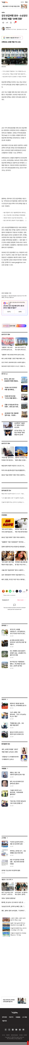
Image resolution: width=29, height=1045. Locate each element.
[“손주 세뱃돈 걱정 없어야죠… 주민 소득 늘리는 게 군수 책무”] (5, 715)
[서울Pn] (5, 2)
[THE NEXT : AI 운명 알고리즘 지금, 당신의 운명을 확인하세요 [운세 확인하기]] (15, 326)
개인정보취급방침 (14, 1035)
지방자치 (4, 699)
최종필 (7, 27)
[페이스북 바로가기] (5, 1029)
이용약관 (8, 1035)
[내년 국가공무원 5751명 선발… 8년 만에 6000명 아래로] (5, 863)
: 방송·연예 (6, 879)
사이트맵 (20, 1035)
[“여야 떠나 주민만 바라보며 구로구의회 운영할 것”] (5, 803)
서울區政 (4, 768)
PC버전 (25, 1035)
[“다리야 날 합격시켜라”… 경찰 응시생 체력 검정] (5, 844)
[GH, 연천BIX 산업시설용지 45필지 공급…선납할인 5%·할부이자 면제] (5, 654)
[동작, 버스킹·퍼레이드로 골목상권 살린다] (5, 783)
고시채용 (4, 838)
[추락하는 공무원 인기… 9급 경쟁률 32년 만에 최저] (5, 853)
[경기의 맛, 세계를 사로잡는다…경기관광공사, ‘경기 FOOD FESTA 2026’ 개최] (5, 632)
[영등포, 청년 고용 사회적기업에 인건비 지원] (5, 774)
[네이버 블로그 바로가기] (23, 1029)
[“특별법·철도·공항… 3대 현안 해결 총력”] (5, 725)
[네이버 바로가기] (20, 1029)
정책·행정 (4, 625)
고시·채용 (24, 1017)
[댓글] (14, 22)
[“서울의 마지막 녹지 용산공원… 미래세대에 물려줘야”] (5, 793)
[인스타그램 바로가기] (16, 1029)
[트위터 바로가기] (9, 1029)
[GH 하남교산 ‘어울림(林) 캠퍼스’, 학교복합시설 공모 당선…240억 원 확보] (5, 665)
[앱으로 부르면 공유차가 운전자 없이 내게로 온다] (5, 734)
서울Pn (3, 12)
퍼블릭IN (4, 1021)
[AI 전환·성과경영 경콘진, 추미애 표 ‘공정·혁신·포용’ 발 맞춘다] (5, 643)
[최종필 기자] (3, 29)
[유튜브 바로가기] (12, 1029)
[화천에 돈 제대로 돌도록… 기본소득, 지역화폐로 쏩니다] (5, 705)
